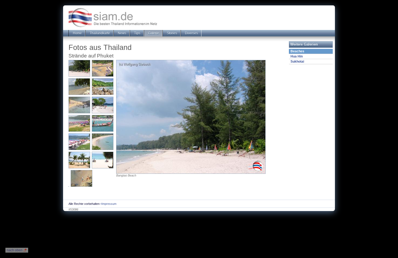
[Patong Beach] (102, 123)
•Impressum (108, 203)
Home (77, 33)
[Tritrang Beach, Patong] (79, 86)
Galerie (153, 33)
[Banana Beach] (102, 86)
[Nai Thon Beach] (68, 186)
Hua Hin (297, 56)
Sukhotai (297, 61)
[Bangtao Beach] (79, 68)
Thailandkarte (99, 33)
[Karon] (79, 123)
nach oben (14, 250)
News (121, 33)
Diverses (191, 33)
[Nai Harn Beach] (102, 68)
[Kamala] (102, 141)
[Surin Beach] (79, 160)
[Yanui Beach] (79, 105)
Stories (171, 33)
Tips (136, 33)
